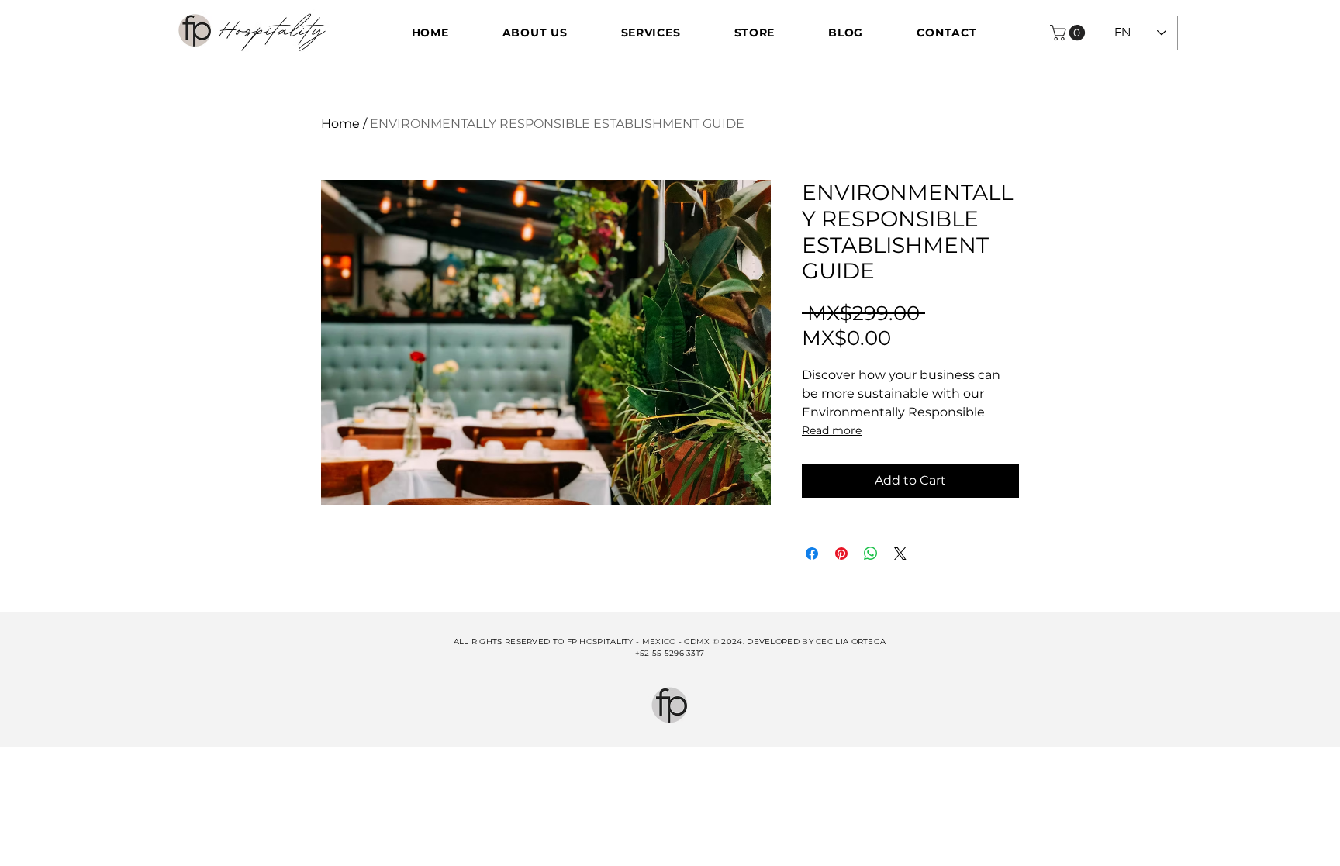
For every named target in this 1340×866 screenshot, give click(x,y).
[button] (1069, 32)
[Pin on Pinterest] (841, 553)
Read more (832, 430)
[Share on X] (900, 553)
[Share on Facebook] (812, 553)
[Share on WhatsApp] (871, 553)
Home (340, 123)
